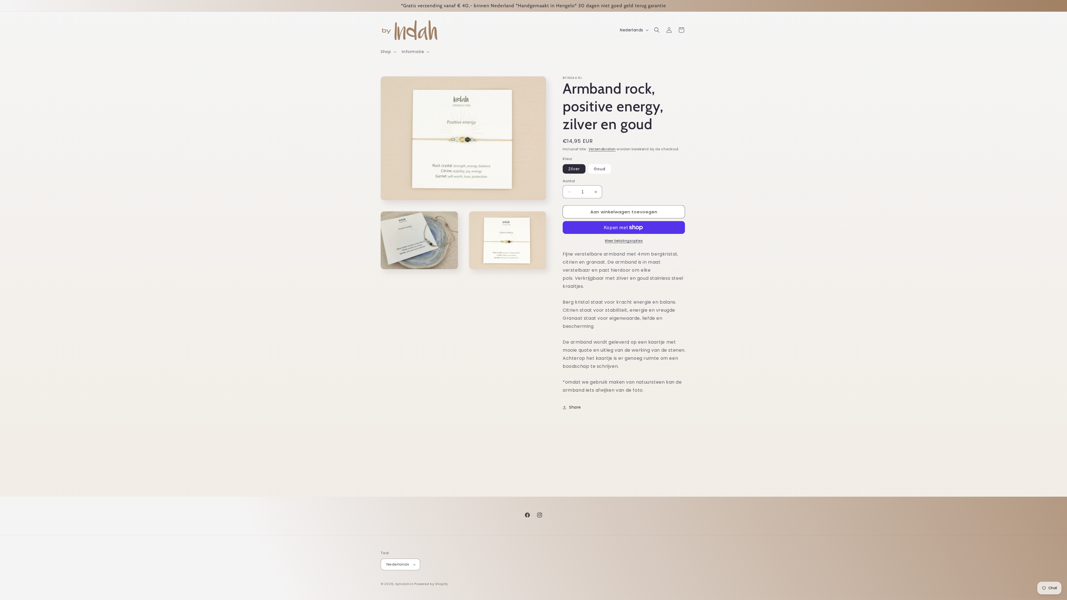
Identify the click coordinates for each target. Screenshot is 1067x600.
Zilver (574, 169)
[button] (387, 52)
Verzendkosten (602, 149)
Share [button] (575, 407)
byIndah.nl (404, 584)
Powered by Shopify (431, 584)
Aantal (569, 181)
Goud (599, 169)
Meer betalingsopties (624, 240)
